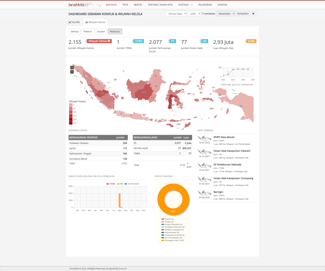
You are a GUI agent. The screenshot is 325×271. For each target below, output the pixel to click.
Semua (75, 31)
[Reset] (253, 13)
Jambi (72, 148)
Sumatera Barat (78, 158)
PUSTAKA (184, 4)
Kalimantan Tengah (80, 153)
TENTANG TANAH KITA (160, 4)
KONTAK (222, 4)
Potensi (88, 31)
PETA (125, 4)
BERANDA (111, 4)
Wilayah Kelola (97, 22)
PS (135, 143)
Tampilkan (243, 13)
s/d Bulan (209, 13)
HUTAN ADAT (141, 148)
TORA (137, 153)
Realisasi (115, 31)
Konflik (76, 22)
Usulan (101, 31)
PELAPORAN (205, 4)
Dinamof (122, 268)
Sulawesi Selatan (79, 143)
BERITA (138, 4)
